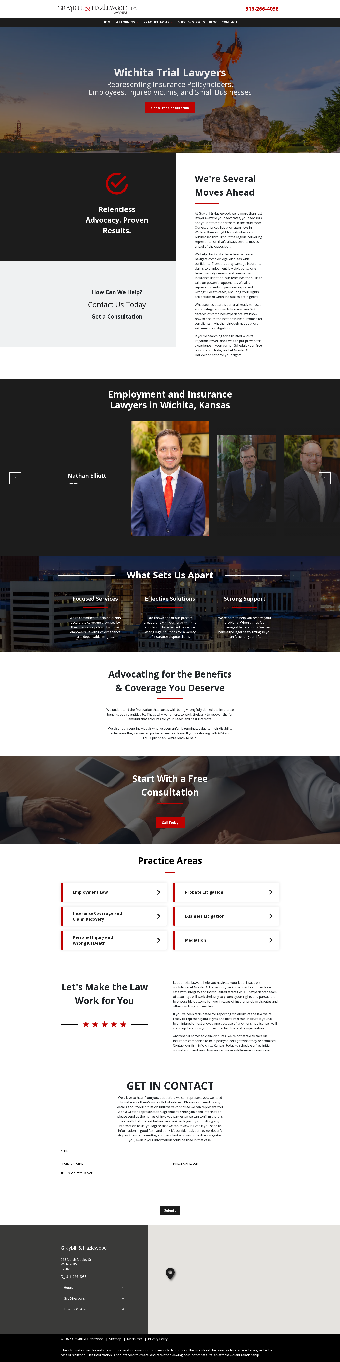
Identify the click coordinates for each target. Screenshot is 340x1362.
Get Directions (74, 1298)
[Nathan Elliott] (170, 478)
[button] (137, 22)
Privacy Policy (158, 1339)
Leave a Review (75, 1309)
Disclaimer (134, 1339)
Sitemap (115, 1339)
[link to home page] (97, 8)
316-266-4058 (76, 1277)
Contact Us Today (117, 304)
